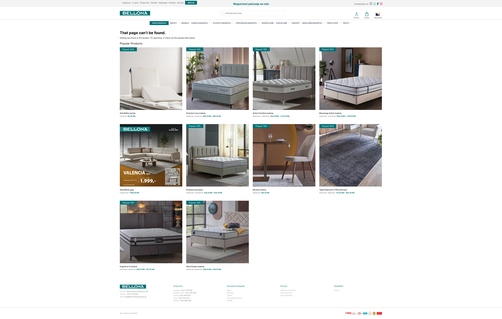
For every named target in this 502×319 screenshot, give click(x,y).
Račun (356, 18)
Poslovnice (144, 3)
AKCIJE (191, 3)
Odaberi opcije (217, 121)
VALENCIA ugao (127, 190)
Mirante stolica (259, 190)
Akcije (336, 290)
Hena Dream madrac (195, 266)
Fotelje (229, 300)
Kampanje (163, 3)
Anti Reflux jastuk (127, 113)
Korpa (366, 18)
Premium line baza (194, 190)
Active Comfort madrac (263, 113)
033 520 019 (191, 293)
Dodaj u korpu (151, 121)
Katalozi (172, 3)
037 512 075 (184, 298)
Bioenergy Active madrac (330, 113)
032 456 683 (185, 295)
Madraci (230, 293)
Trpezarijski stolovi (234, 298)
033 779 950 (132, 294)
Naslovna (126, 3)
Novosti (180, 3)
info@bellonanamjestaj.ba (135, 297)
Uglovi (229, 295)
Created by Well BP (129, 313)
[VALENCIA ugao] (151, 155)
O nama (135, 3)
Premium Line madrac (196, 113)
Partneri (154, 3)
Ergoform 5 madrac (128, 266)
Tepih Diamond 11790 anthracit (333, 190)
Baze (229, 290)
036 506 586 (185, 300)
